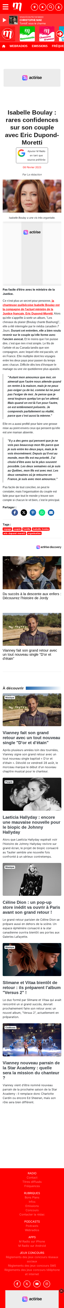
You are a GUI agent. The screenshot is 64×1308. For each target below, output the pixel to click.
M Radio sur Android (32, 1245)
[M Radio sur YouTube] (37, 1283)
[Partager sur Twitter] (23, 514)
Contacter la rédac (32, 1214)
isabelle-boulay (41, 529)
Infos (32, 1201)
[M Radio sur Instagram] (46, 1283)
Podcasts (32, 1226)
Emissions (40, 46)
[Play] (5, 20)
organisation (34, 533)
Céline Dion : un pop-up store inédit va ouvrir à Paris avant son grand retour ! (31, 907)
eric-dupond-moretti (14, 533)
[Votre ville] (34, 7)
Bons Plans (32, 1197)
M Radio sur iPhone (32, 1241)
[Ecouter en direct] (42, 7)
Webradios (19, 46)
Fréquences (32, 1186)
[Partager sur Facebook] (14, 514)
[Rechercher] (50, 7)
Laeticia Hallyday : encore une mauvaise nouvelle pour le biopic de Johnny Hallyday (31, 825)
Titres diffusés (32, 1182)
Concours (32, 1210)
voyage (7, 529)
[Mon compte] (58, 7)
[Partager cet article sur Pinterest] (32, 514)
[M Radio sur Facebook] (17, 1283)
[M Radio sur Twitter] (26, 1283)
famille (26, 529)
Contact (32, 1177)
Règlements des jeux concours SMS (32, 1265)
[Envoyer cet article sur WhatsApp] (41, 514)
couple (17, 529)
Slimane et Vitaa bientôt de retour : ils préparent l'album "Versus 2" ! (32, 987)
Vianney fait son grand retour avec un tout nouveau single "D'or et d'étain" (31, 737)
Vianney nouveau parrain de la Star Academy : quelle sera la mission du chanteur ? (31, 1070)
